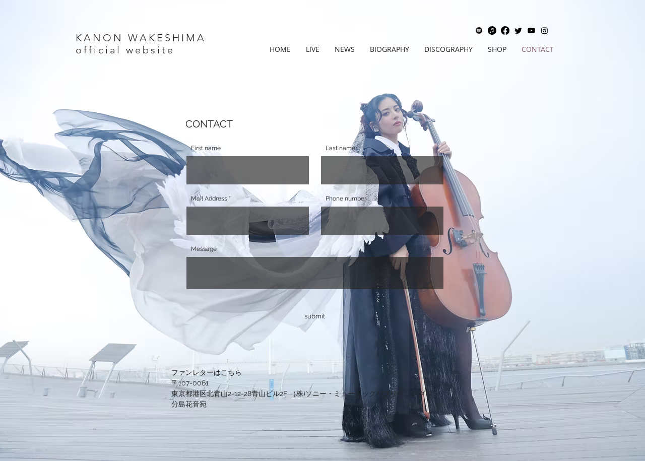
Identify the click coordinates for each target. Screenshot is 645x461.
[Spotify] (479, 30)
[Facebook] (505, 30)
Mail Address (209, 198)
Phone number (346, 198)
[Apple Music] (492, 30)
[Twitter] (518, 30)
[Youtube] (531, 30)
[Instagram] (544, 30)
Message (204, 249)
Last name (340, 148)
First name (206, 148)
